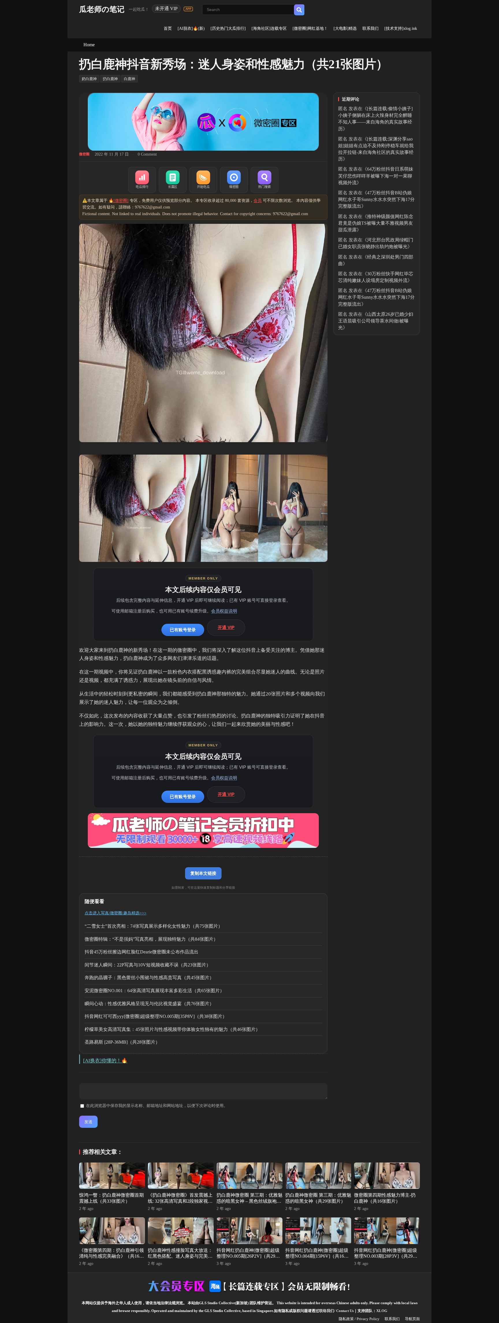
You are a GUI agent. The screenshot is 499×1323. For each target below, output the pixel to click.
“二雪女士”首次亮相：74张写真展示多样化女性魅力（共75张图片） (154, 926)
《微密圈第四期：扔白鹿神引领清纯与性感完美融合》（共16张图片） (111, 1256)
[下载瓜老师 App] (188, 9)
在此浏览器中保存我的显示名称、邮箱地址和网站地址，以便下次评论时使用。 (157, 1106)
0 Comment (147, 154)
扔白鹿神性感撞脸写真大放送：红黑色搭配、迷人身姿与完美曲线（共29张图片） (180, 1256)
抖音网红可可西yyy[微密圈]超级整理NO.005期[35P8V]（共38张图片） (156, 1016)
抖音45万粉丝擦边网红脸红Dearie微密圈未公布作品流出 (141, 951)
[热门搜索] (264, 180)
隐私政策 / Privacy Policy (359, 1319)
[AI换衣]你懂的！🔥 (105, 1060)
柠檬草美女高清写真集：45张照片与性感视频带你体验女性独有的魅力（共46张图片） (172, 1029)
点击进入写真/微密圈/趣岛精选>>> (115, 913)
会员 (258, 200)
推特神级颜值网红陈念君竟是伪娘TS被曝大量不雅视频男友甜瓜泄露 (375, 223)
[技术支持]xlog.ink (400, 28)
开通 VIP (226, 627)
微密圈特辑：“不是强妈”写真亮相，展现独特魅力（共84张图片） (151, 939)
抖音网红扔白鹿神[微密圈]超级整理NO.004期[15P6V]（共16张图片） (317, 1256)
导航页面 (412, 1319)
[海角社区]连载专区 (269, 28)
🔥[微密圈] (119, 200)
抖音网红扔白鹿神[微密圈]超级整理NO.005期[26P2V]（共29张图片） (248, 1256)
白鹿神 (129, 79)
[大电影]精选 (345, 28)
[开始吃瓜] (203, 180)
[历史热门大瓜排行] (228, 28)
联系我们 (370, 28)
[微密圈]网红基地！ (310, 28)
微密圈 (84, 154)
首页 (168, 28)
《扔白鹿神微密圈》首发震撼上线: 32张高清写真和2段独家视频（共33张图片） (180, 1201)
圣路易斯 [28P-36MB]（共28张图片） (122, 1042)
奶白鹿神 (89, 79)
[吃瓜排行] (142, 180)
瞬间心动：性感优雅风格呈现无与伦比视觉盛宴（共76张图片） (149, 1003)
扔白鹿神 (110, 79)
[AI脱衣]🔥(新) (191, 28)
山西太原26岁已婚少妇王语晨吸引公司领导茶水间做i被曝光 (375, 321)
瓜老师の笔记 (101, 9)
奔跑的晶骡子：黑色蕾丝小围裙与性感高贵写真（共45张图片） (149, 977)
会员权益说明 (224, 610)
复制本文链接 (203, 873)
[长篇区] (173, 180)
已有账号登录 (183, 629)
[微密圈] (234, 180)
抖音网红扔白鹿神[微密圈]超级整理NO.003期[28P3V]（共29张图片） (385, 1256)
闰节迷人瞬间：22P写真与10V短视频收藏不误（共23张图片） (148, 964)
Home (89, 44)
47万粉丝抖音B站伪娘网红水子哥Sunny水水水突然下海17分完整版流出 (376, 199)
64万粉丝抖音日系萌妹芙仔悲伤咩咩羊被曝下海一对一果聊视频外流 (375, 176)
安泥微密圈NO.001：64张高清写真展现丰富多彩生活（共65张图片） (154, 990)
